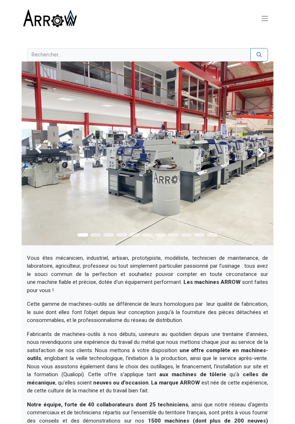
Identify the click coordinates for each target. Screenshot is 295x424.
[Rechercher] (259, 54)
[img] (32, 153)
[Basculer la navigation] (265, 18)
